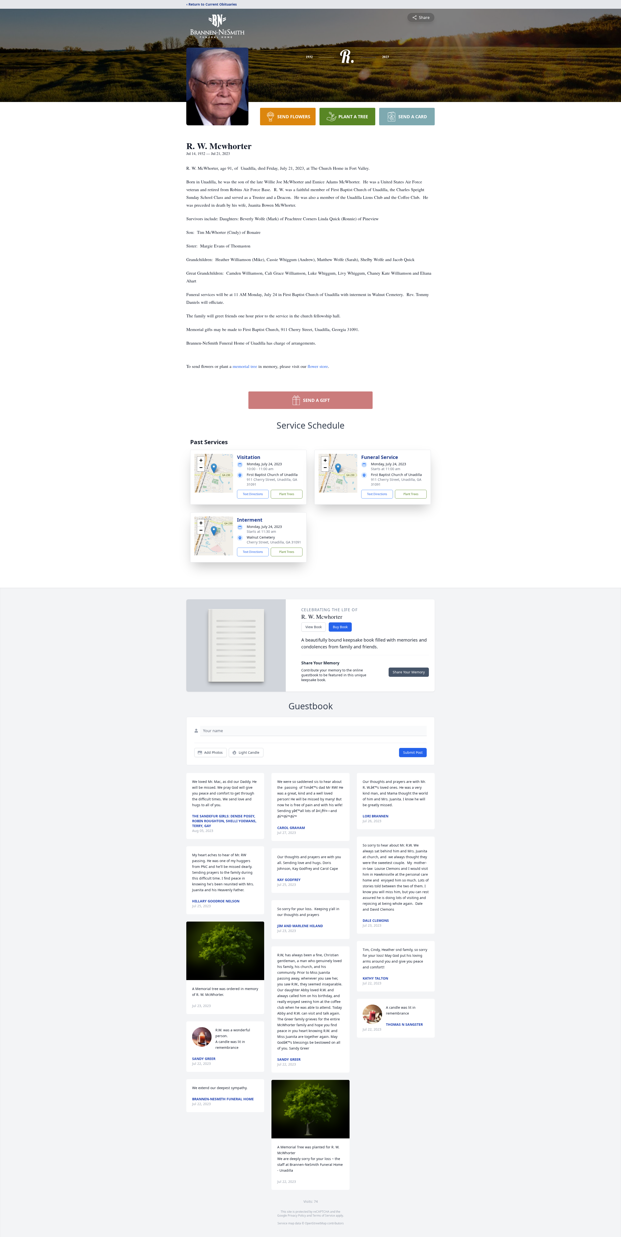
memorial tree (245, 366)
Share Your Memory (409, 672)
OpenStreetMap (316, 1223)
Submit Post (413, 752)
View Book (313, 627)
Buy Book (340, 627)
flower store (318, 366)
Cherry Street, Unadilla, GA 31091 (274, 542)
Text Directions (253, 494)
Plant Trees (286, 494)
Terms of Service (323, 1215)
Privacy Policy (297, 1215)
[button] (214, 468)
